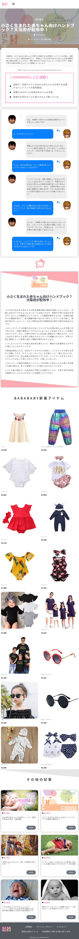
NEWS (7, 813)
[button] (13, 3)
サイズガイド (62, 927)
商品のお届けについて (30, 931)
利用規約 (29, 927)
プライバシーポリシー (44, 927)
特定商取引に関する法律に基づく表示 (56, 931)
